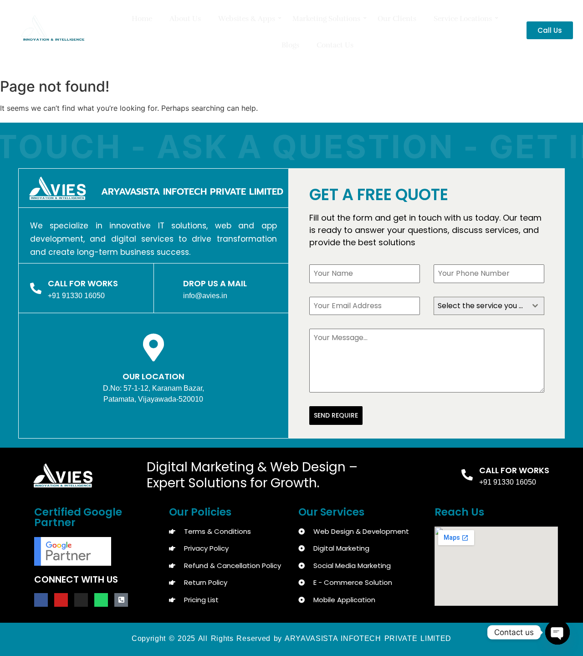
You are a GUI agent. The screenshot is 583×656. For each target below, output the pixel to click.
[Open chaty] (557, 632)
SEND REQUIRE (336, 415)
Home (142, 18)
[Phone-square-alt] (121, 600)
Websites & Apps (246, 18)
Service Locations (463, 18)
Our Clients (397, 18)
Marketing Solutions (326, 18)
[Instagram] (81, 600)
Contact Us (335, 45)
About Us (185, 18)
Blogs (290, 45)
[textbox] (480, 306)
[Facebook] (41, 600)
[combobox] (489, 306)
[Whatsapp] (101, 600)
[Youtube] (61, 600)
